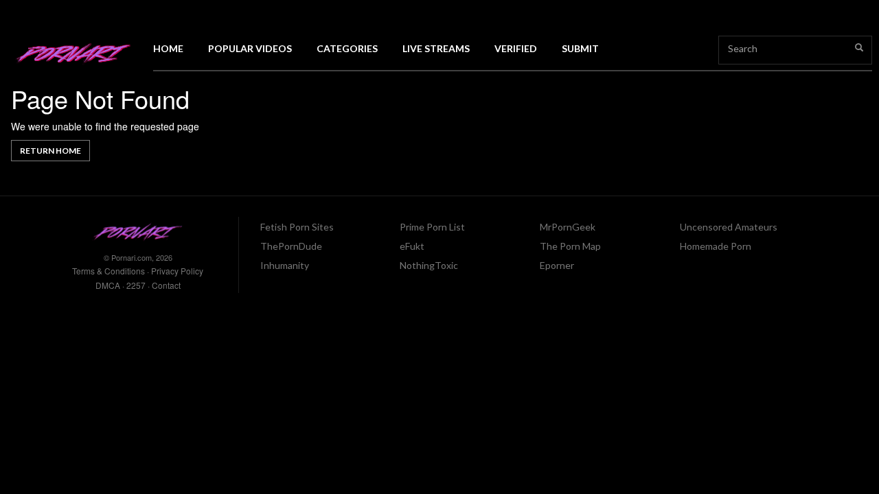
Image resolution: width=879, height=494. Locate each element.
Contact (166, 285)
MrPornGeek (567, 227)
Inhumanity (284, 265)
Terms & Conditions (108, 271)
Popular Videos (250, 48)
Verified (515, 48)
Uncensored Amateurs (728, 227)
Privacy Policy (177, 271)
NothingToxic (429, 265)
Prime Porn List (432, 227)
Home (168, 48)
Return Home (50, 150)
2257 (136, 285)
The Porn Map (570, 246)
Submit (580, 48)
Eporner (557, 265)
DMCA (107, 285)
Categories (347, 48)
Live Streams (436, 48)
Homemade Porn (715, 246)
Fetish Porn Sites (297, 227)
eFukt (412, 246)
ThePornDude (291, 246)
